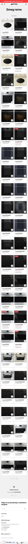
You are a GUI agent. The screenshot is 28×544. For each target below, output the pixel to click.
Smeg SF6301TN (18, 32)
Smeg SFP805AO (18, 50)
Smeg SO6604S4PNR (19, 269)
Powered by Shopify (9, 537)
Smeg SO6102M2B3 (6, 179)
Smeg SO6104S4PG (19, 215)
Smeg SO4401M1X (18, 435)
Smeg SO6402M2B (6, 123)
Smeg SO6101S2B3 (6, 141)
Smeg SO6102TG (5, 161)
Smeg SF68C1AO (5, 87)
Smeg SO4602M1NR (6, 435)
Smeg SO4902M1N (6, 382)
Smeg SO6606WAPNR (6, 269)
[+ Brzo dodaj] (12, 29)
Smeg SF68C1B (5, 32)
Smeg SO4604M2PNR (19, 417)
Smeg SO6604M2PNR (6, 288)
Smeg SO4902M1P (18, 364)
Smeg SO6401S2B (18, 105)
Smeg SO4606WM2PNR (7, 400)
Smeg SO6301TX (5, 344)
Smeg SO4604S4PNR (6, 417)
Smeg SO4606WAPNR (19, 400)
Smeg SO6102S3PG (19, 197)
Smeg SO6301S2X (6, 50)
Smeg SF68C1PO (18, 87)
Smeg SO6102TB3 (18, 161)
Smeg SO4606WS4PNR (20, 382)
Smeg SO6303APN (19, 288)
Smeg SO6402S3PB (19, 123)
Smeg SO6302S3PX (19, 306)
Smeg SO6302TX (5, 306)
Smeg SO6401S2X (6, 105)
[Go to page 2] (16, 478)
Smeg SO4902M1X (6, 364)
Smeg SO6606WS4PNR (20, 251)
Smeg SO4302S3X (6, 453)
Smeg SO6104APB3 (6, 233)
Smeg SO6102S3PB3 (6, 197)
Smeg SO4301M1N (18, 471)
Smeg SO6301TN (18, 344)
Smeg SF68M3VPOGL (6, 68)
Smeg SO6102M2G (19, 179)
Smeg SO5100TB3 (6, 251)
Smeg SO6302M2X (6, 324)
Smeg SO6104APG (19, 233)
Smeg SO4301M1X (5, 471)
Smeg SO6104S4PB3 (6, 215)
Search (2, 516)
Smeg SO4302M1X (19, 453)
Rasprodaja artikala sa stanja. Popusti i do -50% (10, 1)
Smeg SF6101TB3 (18, 68)
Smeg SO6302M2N (19, 324)
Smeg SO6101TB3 (18, 141)
